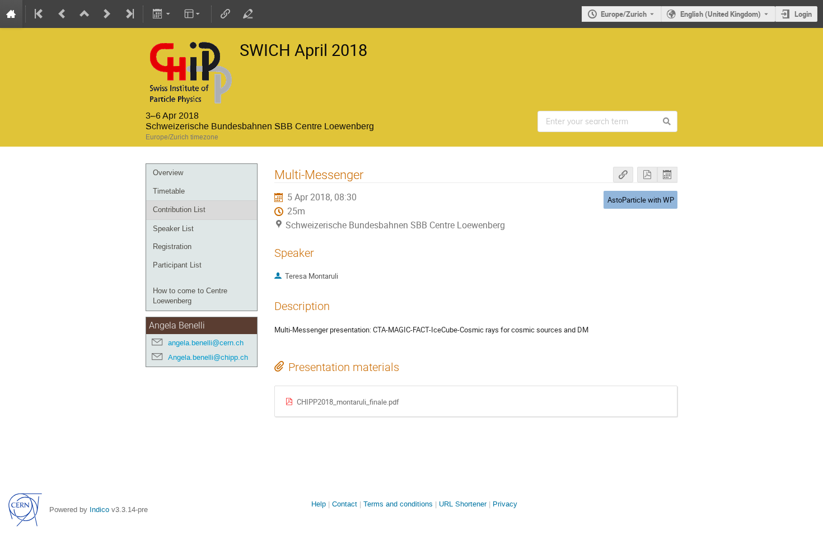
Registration (172, 246)
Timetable (169, 191)
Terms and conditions (398, 504)
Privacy (505, 504)
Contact (344, 504)
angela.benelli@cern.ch (206, 343)
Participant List (177, 265)
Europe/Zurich (624, 14)
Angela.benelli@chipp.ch (208, 357)
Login (803, 14)
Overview (168, 172)
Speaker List (173, 228)
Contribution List (179, 209)
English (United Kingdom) (720, 14)
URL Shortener (463, 504)
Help (318, 504)
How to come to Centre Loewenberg (190, 296)
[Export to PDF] (647, 175)
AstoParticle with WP (640, 200)
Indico (99, 509)
